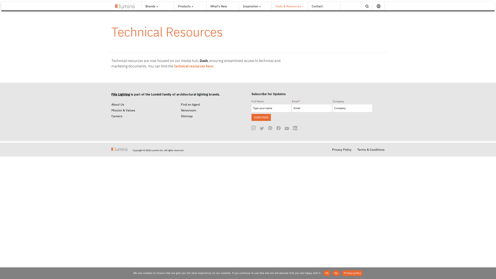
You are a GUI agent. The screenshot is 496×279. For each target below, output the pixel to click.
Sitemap (187, 116)
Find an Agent (190, 104)
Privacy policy (352, 273)
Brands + (152, 6)
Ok (327, 273)
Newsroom (188, 110)
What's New (218, 6)
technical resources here (193, 66)
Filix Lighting (120, 94)
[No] (491, 273)
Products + (185, 6)
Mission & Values (123, 110)
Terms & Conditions (371, 150)
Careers (116, 116)
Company (338, 101)
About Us (117, 104)
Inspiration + (252, 6)
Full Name (257, 101)
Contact (317, 6)
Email (296, 101)
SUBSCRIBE (261, 117)
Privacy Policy (341, 150)
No (336, 273)
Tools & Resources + (289, 6)
